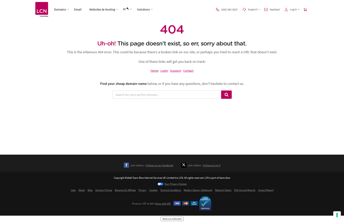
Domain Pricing (103, 190)
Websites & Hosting (102, 9)
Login (164, 71)
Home (154, 71)
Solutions (143, 9)
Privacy (143, 190)
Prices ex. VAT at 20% (151, 203)
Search (226, 94)
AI (124, 9)
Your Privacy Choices (175, 184)
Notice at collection (172, 219)
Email (77, 9)
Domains (60, 9)
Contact (188, 71)
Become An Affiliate (125, 190)
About (81, 190)
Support (175, 71)
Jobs (73, 190)
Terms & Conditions (170, 190)
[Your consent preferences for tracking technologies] (337, 215)
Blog (90, 190)
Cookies (153, 190)
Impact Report (266, 190)
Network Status (223, 190)
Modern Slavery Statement (198, 190)
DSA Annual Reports (244, 190)
